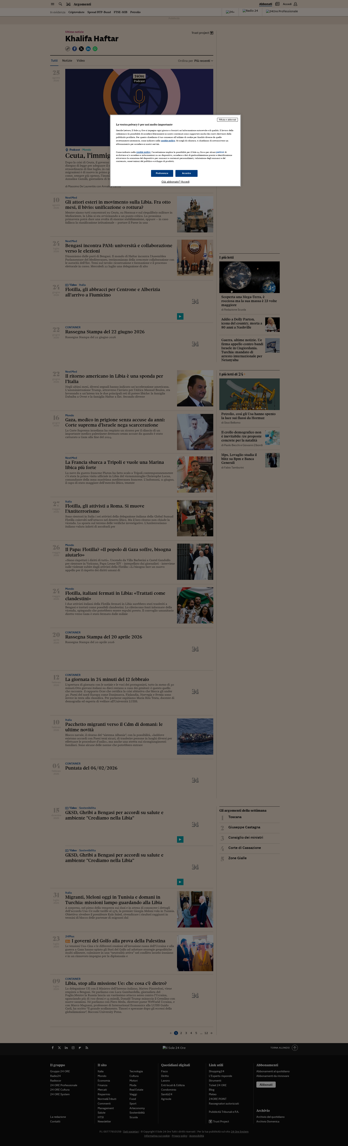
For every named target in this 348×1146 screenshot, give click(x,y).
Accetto (186, 173)
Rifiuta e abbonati (227, 119)
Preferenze (162, 173)
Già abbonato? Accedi (176, 181)
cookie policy (168, 140)
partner (220, 152)
